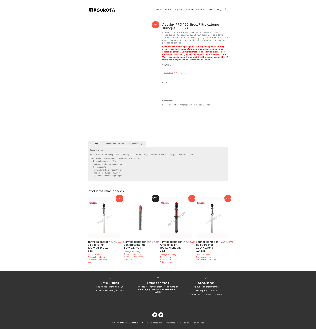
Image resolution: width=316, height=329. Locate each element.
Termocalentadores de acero (97, 260)
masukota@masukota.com (210, 294)
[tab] (95, 144)
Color (165, 82)
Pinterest (183, 105)
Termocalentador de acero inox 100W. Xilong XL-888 (99, 246)
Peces (90, 254)
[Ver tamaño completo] (91, 26)
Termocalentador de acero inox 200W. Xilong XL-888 (207, 246)
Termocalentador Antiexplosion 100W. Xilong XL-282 (171, 246)
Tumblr (192, 105)
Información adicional (115, 144)
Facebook (166, 105)
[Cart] (226, 9)
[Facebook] (154, 314)
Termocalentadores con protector (134, 257)
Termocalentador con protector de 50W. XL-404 (135, 244)
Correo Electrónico (204, 105)
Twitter (175, 105)
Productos (98, 254)
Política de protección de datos (190, 323)
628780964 (211, 290)
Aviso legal (171, 323)
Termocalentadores (96, 257)
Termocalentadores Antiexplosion (168, 260)
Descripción (95, 144)
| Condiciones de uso (155, 323)
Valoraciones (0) (136, 144)
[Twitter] (160, 314)
